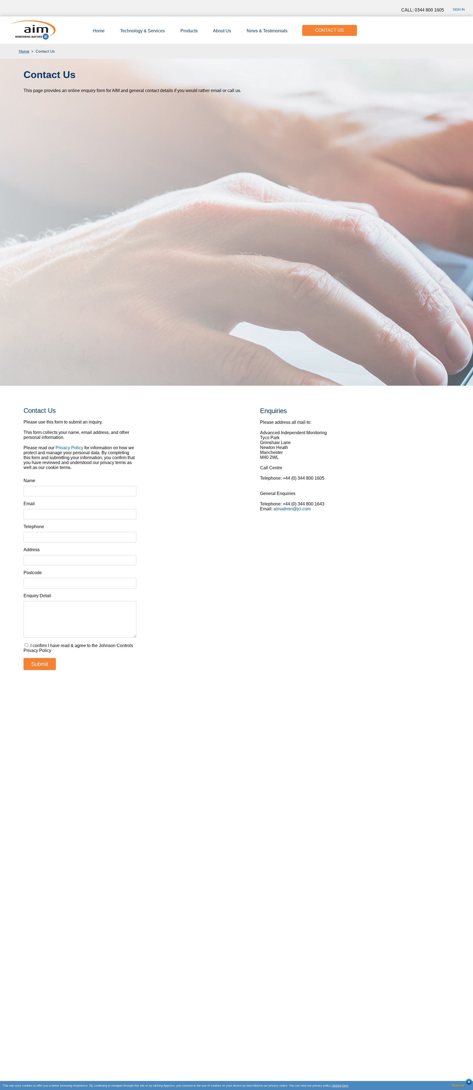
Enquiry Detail (37, 595)
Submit (39, 664)
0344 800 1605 (429, 10)
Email (29, 503)
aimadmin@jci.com (292, 509)
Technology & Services (142, 30)
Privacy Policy (69, 447)
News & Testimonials (267, 30)
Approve (458, 1085)
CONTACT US (329, 30)
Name (29, 480)
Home (99, 30)
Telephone (34, 526)
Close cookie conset (467, 1083)
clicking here (340, 1085)
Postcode (33, 572)
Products (189, 30)
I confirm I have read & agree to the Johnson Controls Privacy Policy (78, 648)
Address (32, 549)
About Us (222, 30)
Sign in (459, 10)
